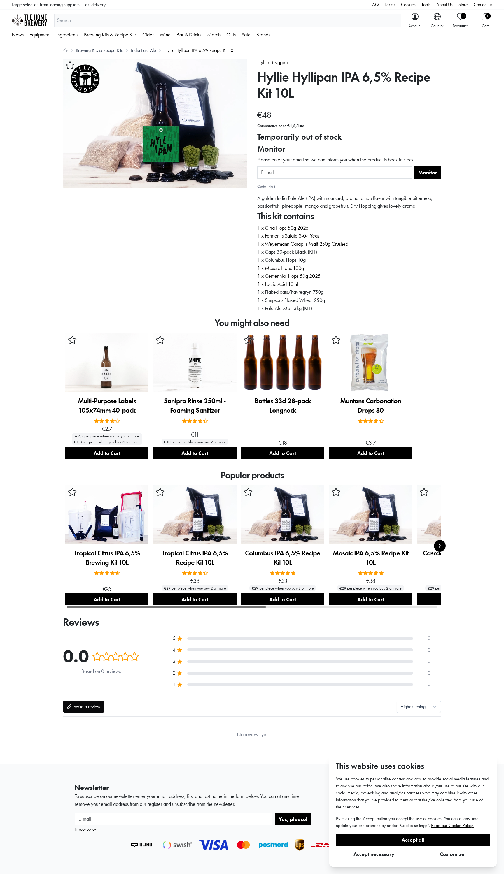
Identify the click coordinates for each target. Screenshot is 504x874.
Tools (425, 4)
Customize (452, 854)
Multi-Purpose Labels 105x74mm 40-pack (107, 405)
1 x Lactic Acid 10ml (277, 284)
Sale (246, 34)
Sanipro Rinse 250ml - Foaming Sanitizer (195, 405)
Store (463, 4)
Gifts (231, 34)
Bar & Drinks (188, 34)
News (18, 34)
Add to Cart (107, 453)
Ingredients (67, 34)
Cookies (408, 4)
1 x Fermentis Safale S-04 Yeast (289, 235)
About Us (444, 4)
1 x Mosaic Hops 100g (280, 268)
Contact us (483, 4)
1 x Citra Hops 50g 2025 (283, 227)
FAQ (374, 4)
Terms (390, 4)
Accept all (413, 839)
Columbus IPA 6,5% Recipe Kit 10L (282, 557)
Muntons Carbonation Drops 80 (370, 405)
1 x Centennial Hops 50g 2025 (289, 275)
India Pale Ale (143, 50)
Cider (148, 34)
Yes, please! (293, 819)
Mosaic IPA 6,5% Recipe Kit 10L (370, 557)
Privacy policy (85, 829)
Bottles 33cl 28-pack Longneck (283, 405)
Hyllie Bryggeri (272, 62)
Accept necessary (374, 854)
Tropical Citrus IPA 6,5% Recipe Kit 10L (195, 557)
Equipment (39, 34)
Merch (213, 34)
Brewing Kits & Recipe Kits (110, 34)
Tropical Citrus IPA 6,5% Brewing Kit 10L (107, 557)
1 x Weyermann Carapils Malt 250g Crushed (302, 243)
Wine (165, 34)
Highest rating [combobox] (413, 707)
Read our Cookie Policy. (452, 825)
